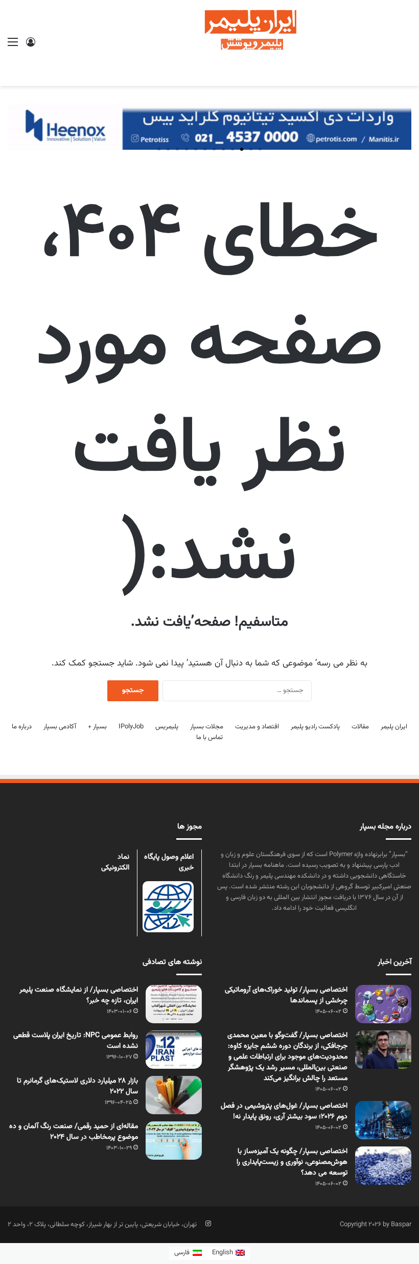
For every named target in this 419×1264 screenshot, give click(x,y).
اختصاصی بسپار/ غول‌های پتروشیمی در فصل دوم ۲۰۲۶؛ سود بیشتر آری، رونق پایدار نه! (284, 1111)
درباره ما (22, 727)
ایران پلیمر (394, 727)
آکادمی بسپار (59, 727)
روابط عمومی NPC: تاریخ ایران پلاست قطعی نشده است (75, 1041)
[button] (260, 149)
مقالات (360, 727)
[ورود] (31, 46)
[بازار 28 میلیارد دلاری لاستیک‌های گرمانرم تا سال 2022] (174, 1095)
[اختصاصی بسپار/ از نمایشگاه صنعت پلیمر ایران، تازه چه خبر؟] (174, 1004)
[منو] (13, 46)
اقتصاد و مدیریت (257, 727)
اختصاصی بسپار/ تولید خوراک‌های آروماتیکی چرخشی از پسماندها (286, 995)
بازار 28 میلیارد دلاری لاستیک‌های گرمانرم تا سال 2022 (77, 1086)
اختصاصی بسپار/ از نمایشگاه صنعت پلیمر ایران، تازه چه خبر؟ (78, 995)
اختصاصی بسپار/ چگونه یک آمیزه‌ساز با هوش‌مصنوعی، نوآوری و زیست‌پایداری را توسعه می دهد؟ (292, 1162)
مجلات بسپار (206, 727)
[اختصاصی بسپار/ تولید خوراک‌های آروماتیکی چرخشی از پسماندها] (383, 1004)
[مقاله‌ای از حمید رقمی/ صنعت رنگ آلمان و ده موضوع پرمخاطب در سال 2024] (174, 1140)
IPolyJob (131, 727)
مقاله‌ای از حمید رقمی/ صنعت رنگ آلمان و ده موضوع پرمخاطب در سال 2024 (73, 1132)
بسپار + (97, 727)
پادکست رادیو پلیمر (315, 727)
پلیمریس (166, 727)
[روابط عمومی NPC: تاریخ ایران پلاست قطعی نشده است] (174, 1049)
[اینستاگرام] (208, 1223)
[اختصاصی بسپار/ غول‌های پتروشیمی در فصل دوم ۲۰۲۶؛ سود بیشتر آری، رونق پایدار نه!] (383, 1120)
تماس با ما (209, 737)
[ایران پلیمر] (209, 43)
